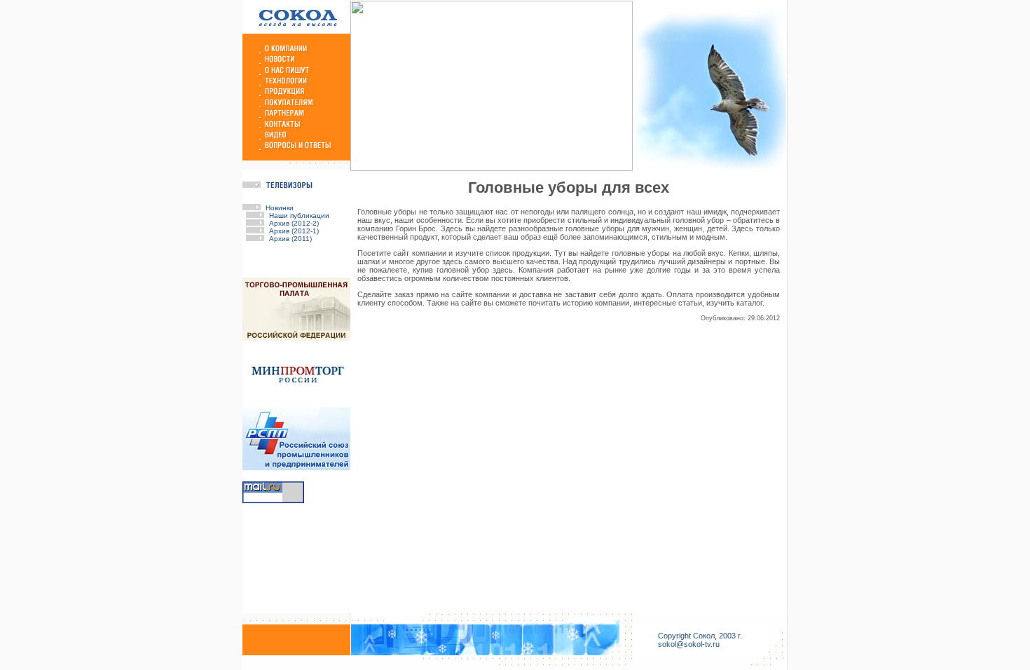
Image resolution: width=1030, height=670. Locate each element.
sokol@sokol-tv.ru (689, 644)
